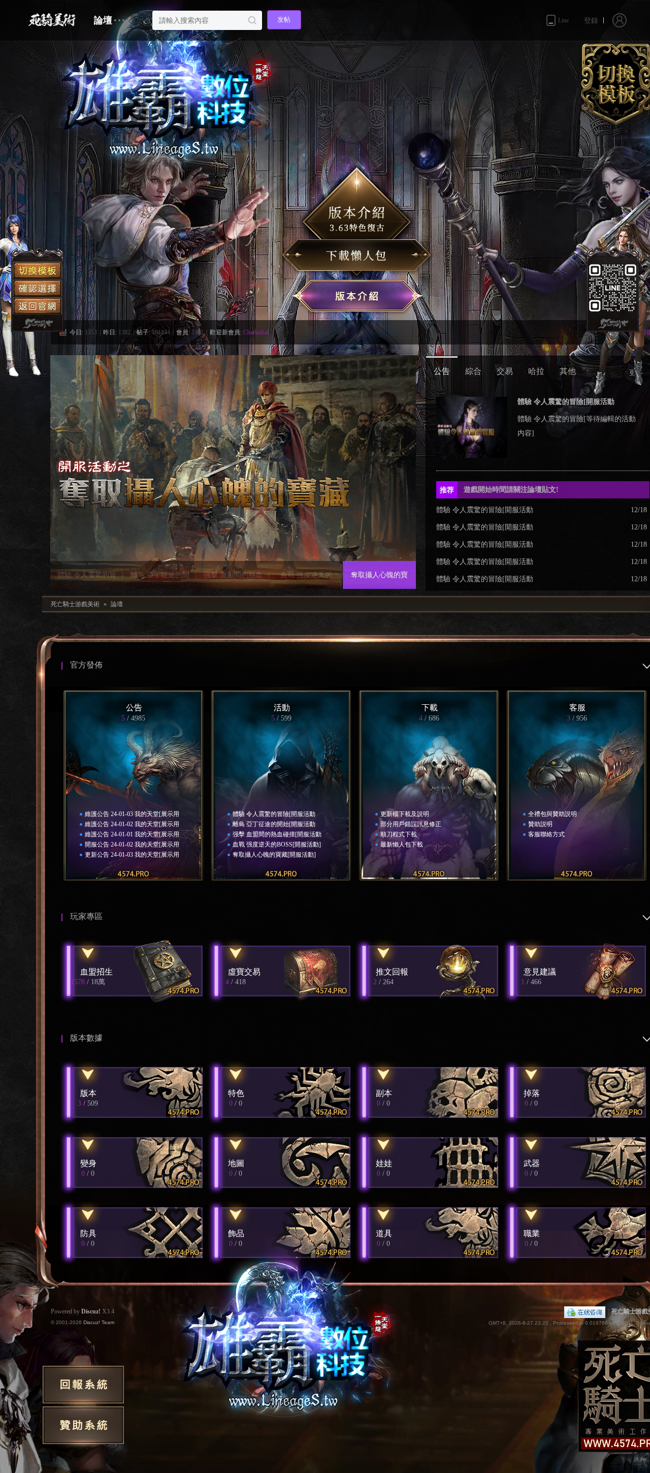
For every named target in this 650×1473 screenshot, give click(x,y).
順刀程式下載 (398, 834)
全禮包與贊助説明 (552, 814)
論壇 (103, 20)
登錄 (591, 20)
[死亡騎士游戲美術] (49, 20)
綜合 (473, 371)
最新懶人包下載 (401, 844)
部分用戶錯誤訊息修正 (410, 824)
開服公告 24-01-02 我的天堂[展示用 (132, 844)
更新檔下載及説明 (404, 814)
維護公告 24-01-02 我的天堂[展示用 (132, 824)
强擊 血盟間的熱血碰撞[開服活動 (233, 580)
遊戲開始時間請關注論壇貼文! (499, 490)
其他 (568, 371)
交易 (505, 371)
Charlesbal (256, 332)
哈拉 (536, 371)
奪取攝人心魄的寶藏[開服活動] (379, 580)
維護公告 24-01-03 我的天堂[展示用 (132, 814)
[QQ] (584, 1311)
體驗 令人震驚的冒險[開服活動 (86, 580)
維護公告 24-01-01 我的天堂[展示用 (132, 834)
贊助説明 (540, 824)
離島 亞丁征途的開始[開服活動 (160, 580)
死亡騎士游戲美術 (75, 604)
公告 (442, 371)
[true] (252, 20)
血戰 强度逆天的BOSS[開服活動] (306, 580)
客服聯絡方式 (546, 834)
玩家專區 (86, 916)
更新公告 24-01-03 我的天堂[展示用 (132, 854)
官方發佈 (86, 665)
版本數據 (86, 1037)
